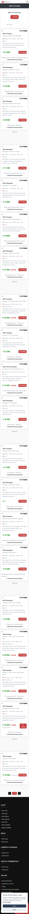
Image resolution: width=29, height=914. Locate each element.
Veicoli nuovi (5, 869)
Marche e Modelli (6, 827)
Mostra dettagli (7, 902)
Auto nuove (5, 813)
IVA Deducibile (6, 727)
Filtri (15, 17)
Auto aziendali (5, 819)
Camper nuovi (5, 855)
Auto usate (4, 810)
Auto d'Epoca (5, 816)
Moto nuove (5, 842)
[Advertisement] (14, 139)
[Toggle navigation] (27, 2)
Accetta (14, 906)
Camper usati (5, 853)
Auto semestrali (6, 825)
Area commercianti (7, 881)
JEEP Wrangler (7, 101)
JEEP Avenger (7, 634)
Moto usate (5, 839)
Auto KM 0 (4, 822)
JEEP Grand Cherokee (9, 367)
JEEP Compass (7, 33)
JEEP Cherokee (7, 516)
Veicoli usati (5, 867)
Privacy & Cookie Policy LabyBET (10, 889)
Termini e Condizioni (7, 892)
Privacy (4, 886)
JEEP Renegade (7, 67)
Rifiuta (14, 909)
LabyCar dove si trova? (8, 883)
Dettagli (23, 52)
